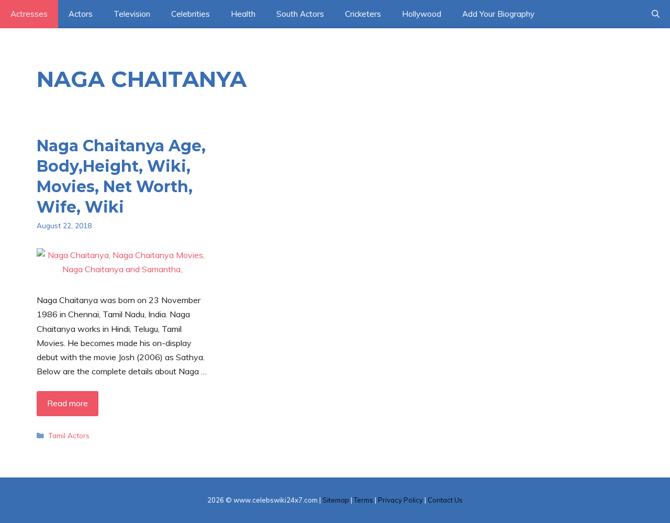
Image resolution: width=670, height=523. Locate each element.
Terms (363, 500)
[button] (655, 14)
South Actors (300, 14)
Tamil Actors (69, 435)
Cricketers (363, 14)
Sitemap (335, 500)
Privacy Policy (400, 500)
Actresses (29, 14)
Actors (81, 14)
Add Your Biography (498, 14)
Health (243, 14)
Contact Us (445, 500)
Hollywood (421, 14)
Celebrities (190, 14)
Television (132, 14)
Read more (67, 403)
